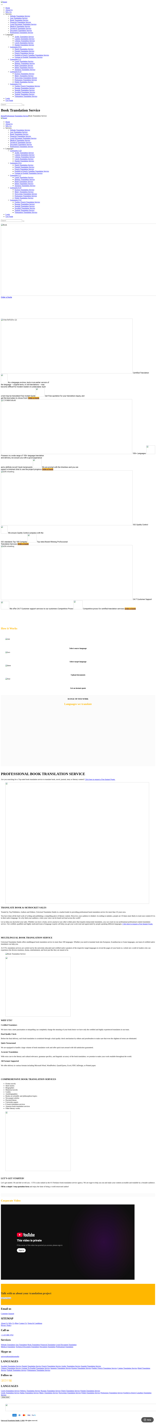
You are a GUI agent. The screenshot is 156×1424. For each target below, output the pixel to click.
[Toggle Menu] (2, 4)
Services (8, 14)
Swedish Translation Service (25, 92)
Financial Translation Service (20, 22)
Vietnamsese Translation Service (38, 1370)
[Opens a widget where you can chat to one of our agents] (147, 1420)
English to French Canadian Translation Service (32, 55)
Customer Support (7, 1314)
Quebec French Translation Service (27, 86)
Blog (17, 1323)
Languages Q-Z (15, 84)
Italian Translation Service (24, 67)
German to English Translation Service (28, 57)
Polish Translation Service (24, 82)
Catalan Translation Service (24, 39)
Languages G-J (15, 59)
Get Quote (9, 100)
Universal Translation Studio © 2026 (13, 1420)
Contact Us (23, 1323)
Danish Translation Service (24, 45)
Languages (9, 35)
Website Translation (8, 1345)
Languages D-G (16, 47)
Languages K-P (15, 72)
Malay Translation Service (24, 76)
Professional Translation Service (21, 33)
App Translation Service (19, 18)
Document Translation (48, 1347)
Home (7, 8)
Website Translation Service (20, 16)
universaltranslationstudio (10, 1356)
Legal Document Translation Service (23, 24)
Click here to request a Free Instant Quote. (100, 779)
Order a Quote (6, 297)
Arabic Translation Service (24, 37)
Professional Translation (64, 1347)
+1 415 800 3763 (7, 1335)
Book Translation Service (19, 20)
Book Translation (34, 1345)
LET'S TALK (6, 1298)
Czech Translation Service (24, 43)
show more (5, 1397)
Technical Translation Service (20, 28)
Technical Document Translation (27, 1347)
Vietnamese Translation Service (26, 96)
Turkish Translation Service (24, 94)
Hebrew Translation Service (25, 63)
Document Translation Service (21, 30)
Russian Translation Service (25, 88)
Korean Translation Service (24, 74)
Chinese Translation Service (25, 41)
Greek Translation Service (24, 61)
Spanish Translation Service (25, 90)
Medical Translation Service (20, 26)
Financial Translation (48, 1345)
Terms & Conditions (35, 1323)
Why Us (8, 12)
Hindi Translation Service (24, 65)
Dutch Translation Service (24, 49)
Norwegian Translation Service (26, 78)
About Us (9, 10)
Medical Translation (8, 1347)
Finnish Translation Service (24, 51)
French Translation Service (24, 53)
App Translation (21, 1345)
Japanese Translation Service (25, 70)
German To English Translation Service (35, 1368)
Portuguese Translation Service (26, 80)
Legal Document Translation (66, 1345)
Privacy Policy (6, 1325)
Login (7, 98)
